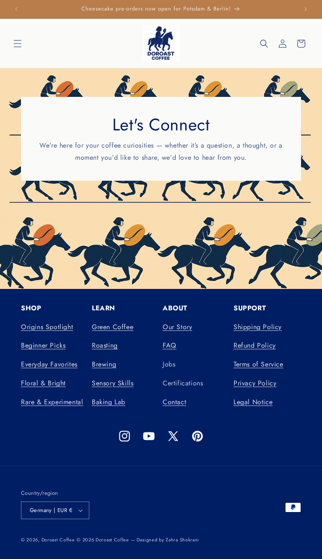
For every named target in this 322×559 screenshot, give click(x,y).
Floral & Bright (43, 383)
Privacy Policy (255, 383)
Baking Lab (108, 402)
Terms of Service (258, 364)
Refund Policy (255, 345)
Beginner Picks (43, 345)
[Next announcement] (305, 9)
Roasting (105, 345)
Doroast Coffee (58, 539)
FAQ (170, 345)
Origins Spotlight (47, 327)
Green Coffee (112, 327)
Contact (174, 402)
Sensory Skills (112, 383)
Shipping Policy (258, 327)
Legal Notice (253, 402)
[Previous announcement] (16, 9)
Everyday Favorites (49, 364)
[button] (17, 43)
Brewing (104, 364)
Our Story (177, 327)
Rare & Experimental (52, 402)
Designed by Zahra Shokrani (168, 539)
